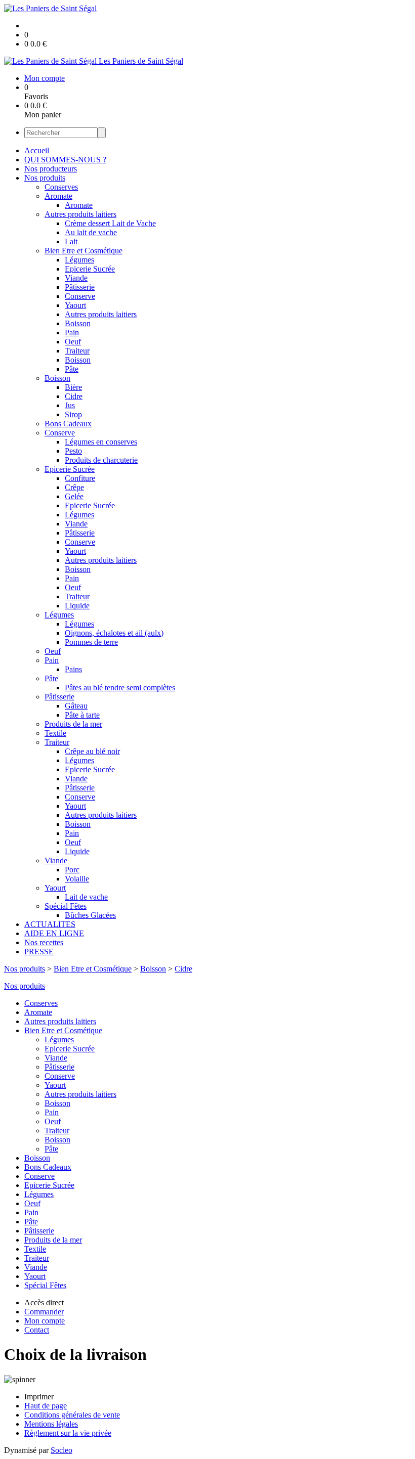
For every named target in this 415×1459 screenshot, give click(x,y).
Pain (72, 332)
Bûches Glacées (90, 915)
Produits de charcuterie (101, 460)
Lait (71, 241)
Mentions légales (51, 1424)
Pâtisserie (80, 287)
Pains (73, 669)
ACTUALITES (49, 924)
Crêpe (74, 487)
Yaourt (75, 305)
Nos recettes (43, 942)
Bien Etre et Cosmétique (83, 250)
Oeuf (73, 341)
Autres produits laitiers (80, 214)
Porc (72, 869)
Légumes (79, 259)
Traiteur (77, 350)
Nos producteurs (50, 168)
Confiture (80, 478)
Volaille (77, 878)
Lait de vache (86, 897)
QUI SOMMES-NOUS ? (65, 159)
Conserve (80, 296)
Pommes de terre (91, 642)
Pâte (71, 369)
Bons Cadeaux (68, 423)
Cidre (73, 396)
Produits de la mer (73, 724)
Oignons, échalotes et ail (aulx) (114, 633)
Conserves (61, 187)
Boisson (78, 323)
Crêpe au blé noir (92, 751)
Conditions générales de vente (72, 1414)
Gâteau (76, 705)
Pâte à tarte (82, 715)
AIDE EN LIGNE (54, 933)
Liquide (77, 605)
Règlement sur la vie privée (67, 1433)
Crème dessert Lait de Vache (110, 223)
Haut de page (45, 1405)
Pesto (73, 451)
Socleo (61, 1450)
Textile (55, 733)
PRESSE (39, 951)
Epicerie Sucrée (90, 268)
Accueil (36, 150)
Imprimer (39, 1396)
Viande (76, 278)
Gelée (74, 496)
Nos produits (44, 177)
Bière (73, 387)
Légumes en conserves (101, 441)
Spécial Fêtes (66, 906)
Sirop (73, 414)
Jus (70, 405)
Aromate (58, 196)
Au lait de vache (91, 232)
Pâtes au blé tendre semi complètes (120, 687)
